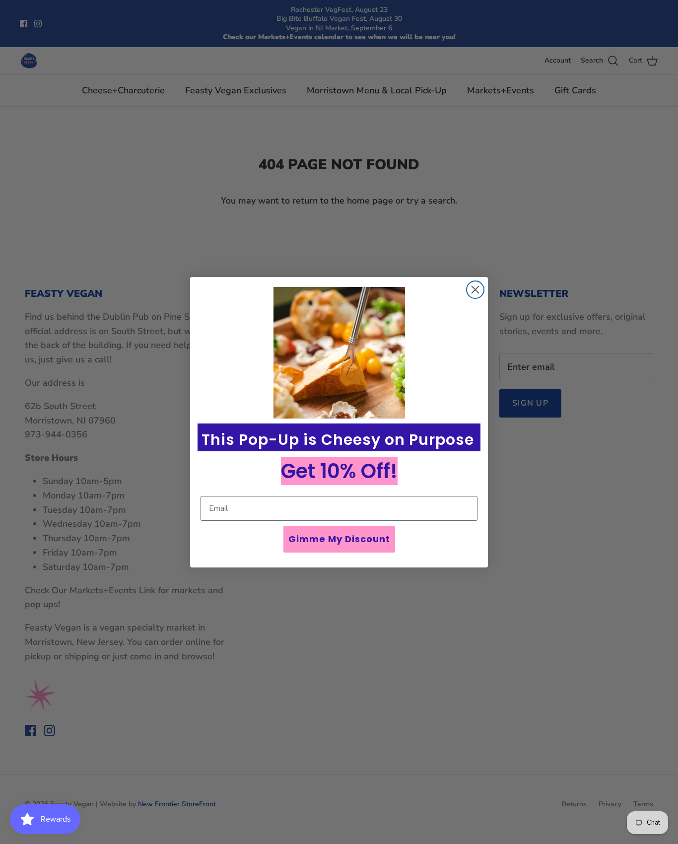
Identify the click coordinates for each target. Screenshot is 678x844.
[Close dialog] (475, 289)
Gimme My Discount (339, 539)
